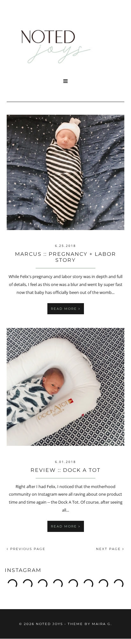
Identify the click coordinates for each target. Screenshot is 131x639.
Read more (65, 309)
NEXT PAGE (109, 549)
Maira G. (102, 624)
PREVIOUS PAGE (27, 549)
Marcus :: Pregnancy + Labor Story (65, 257)
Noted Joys (49, 624)
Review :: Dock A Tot (65, 470)
